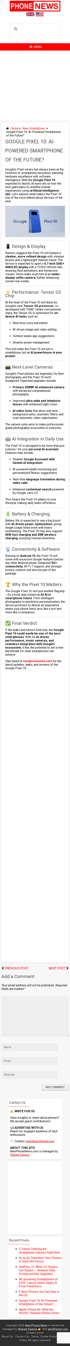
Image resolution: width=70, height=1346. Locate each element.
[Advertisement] (35, 85)
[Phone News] (35, 10)
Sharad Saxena (19, 1155)
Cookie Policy (48, 1336)
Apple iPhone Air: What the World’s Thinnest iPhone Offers (39, 1311)
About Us (7, 1336)
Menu (38, 47)
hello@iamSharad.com (40, 1141)
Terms (35, 1336)
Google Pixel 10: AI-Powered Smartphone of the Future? (38, 1302)
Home (14, 128)
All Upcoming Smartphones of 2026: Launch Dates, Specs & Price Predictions (38, 1282)
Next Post (57, 968)
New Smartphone (33, 128)
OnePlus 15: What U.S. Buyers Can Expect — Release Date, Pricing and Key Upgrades (38, 1270)
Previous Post (17, 968)
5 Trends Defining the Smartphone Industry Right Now (39, 1250)
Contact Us (22, 1336)
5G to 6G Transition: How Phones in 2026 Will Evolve (40, 1259)
